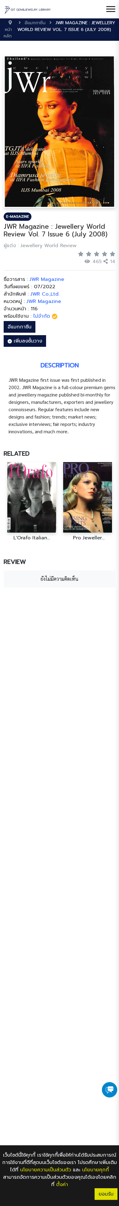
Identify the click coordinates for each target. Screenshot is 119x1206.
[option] (31, 501)
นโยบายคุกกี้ (95, 1169)
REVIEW (15, 561)
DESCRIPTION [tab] (60, 365)
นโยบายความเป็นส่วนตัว (45, 1169)
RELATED (17, 453)
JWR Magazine (44, 301)
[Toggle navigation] (111, 9)
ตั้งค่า (62, 1184)
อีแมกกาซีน (19, 327)
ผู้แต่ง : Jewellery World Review (40, 245)
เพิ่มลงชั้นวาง (27, 341)
